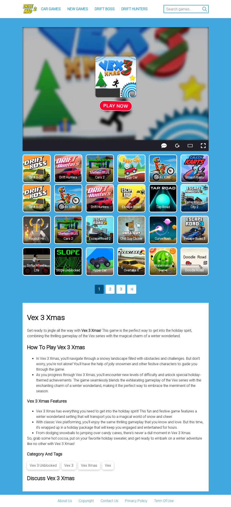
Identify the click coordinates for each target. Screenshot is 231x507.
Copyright (86, 501)
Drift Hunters (134, 9)
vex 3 (68, 465)
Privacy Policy (136, 501)
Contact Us (109, 501)
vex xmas (89, 465)
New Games (77, 9)
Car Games (51, 9)
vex (108, 465)
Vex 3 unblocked (43, 465)
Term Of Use (164, 501)
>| (132, 289)
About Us (65, 501)
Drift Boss (105, 9)
